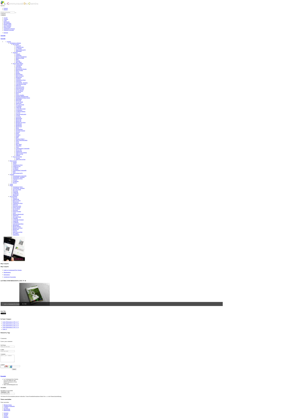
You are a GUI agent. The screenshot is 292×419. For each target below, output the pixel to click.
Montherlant (19, 123)
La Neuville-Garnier (21, 108)
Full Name (3, 345)
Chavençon (18, 81)
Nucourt (18, 132)
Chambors (18, 78)
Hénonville (18, 100)
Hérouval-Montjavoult (18, 214)
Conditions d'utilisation (9, 406)
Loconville (18, 117)
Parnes (17, 133)
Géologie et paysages (9, 30)
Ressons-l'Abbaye (20, 139)
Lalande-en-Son (19, 47)
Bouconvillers (19, 74)
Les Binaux (15, 169)
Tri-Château (15, 233)
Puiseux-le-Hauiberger (21, 56)
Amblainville (19, 65)
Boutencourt (19, 77)
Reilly (17, 137)
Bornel (17, 71)
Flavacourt (18, 45)
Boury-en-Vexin (20, 76)
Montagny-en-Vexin (20, 122)
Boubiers (18, 73)
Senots (17, 141)
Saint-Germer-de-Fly (21, 50)
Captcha (3, 364)
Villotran (18, 155)
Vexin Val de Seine (17, 156)
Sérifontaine (19, 51)
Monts (17, 128)
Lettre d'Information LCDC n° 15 (11, 325)
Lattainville (18, 107)
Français (6, 8)
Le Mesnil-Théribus (20, 111)
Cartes (5, 20)
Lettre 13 (5, 329)
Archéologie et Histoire (9, 28)
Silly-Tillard (19, 62)
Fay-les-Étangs (19, 91)
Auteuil (14, 163)
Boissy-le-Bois (19, 70)
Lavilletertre (19, 106)
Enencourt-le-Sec (20, 88)
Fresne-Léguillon (20, 95)
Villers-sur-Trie (19, 154)
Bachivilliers (19, 67)
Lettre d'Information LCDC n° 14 (11, 327)
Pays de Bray (16, 44)
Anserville (18, 66)
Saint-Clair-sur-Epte (20, 159)
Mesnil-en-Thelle (20, 58)
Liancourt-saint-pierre (21, 114)
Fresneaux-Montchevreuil (22, 96)
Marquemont (19, 118)
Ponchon (18, 60)
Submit (14, 369)
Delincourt (18, 85)
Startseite (3, 35)
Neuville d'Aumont (20, 130)
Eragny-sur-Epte (20, 89)
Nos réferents (7, 409)
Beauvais (15, 197)
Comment (3, 354)
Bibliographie (7, 410)
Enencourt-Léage (20, 87)
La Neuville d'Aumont (18, 219)
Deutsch (6, 9)
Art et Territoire (7, 26)
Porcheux (18, 134)
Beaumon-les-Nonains (21, 69)
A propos (6, 19)
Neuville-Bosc (19, 129)
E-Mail (2, 349)
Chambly (18, 54)
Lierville (18, 115)
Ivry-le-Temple (19, 102)
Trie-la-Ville (19, 150)
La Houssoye (19, 110)
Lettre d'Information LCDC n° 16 (11, 323)
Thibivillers (18, 145)
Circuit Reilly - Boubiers (22, 82)
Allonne (15, 162)
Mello (17, 59)
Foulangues (18, 55)
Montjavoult (19, 126)
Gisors (14, 213)
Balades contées (7, 24)
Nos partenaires (7, 23)
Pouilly (17, 136)
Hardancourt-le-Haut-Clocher (23, 97)
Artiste (11, 184)
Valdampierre (16, 234)
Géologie (12, 174)
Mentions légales (8, 405)
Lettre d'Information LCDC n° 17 (11, 322)
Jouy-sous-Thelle (20, 104)
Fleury (17, 93)
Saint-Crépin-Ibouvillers (21, 140)
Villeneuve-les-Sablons (21, 152)
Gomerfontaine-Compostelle (22, 148)
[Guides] (14, 260)
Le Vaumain (19, 48)
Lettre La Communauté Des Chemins (12, 304)
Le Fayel (18, 113)
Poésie (11, 185)
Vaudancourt (19, 151)
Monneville (18, 119)
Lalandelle (15, 218)
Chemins (9, 41)
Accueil (5, 17)
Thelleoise (15, 52)
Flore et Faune (7, 27)
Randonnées (7, 22)
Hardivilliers (19, 99)
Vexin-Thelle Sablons (18, 63)
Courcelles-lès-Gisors (21, 84)
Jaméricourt (18, 103)
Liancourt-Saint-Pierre (18, 223)
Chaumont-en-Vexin (21, 80)
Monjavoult (15, 195)
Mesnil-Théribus (17, 226)
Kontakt (3, 376)
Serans (17, 143)
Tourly (17, 147)
